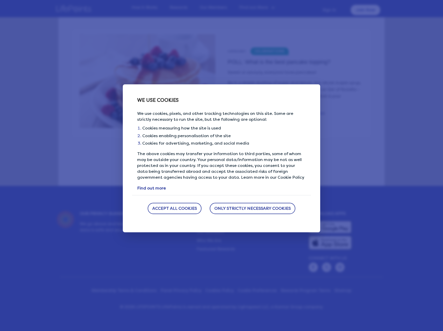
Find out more (151, 188)
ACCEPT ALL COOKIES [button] (174, 208)
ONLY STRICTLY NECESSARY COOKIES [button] (252, 208)
